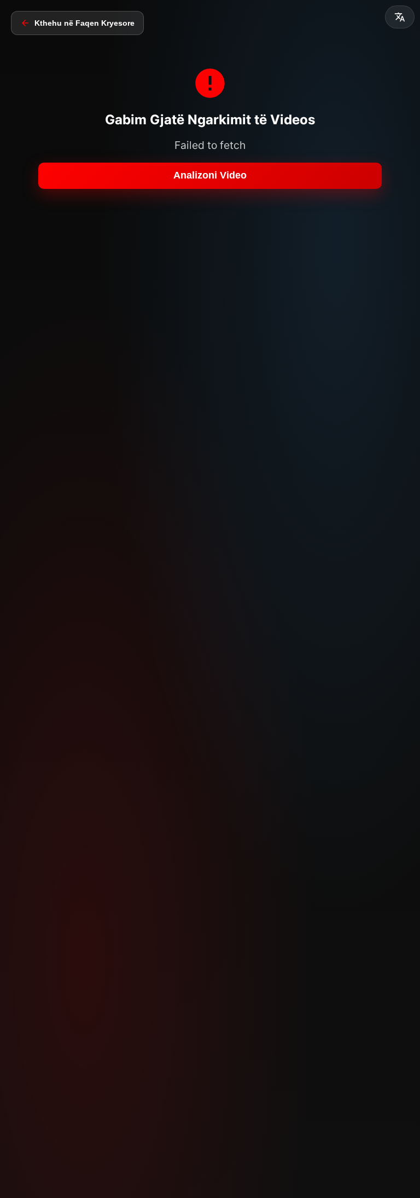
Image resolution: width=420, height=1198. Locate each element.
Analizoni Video (210, 175)
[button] (400, 16)
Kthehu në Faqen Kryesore (84, 23)
